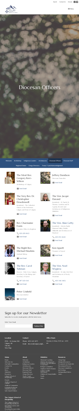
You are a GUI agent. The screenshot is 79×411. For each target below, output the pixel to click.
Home (6, 360)
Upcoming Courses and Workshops (12, 406)
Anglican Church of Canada (11, 382)
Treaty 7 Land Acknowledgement (52, 165)
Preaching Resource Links (12, 409)
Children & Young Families (48, 374)
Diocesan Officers (55, 161)
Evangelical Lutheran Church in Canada (11, 388)
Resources (8, 374)
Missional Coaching (46, 360)
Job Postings (62, 370)
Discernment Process (64, 366)
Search (55, 2)
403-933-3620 (60, 237)
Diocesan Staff (68, 161)
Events (7, 368)
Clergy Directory (34, 165)
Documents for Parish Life (66, 364)
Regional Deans (21, 165)
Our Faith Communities (12, 364)
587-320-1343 (24, 281)
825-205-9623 (24, 233)
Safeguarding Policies (64, 372)
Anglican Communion (11, 385)
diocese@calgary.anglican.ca (36, 344)
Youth (42, 376)
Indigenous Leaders (30, 161)
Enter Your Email (10, 322)
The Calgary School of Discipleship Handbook (12, 403)
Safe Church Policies (11, 391)
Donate (70, 2)
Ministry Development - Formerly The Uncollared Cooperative (47, 363)
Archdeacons (43, 161)
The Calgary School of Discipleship (13, 398)
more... (42, 378)
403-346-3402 (60, 281)
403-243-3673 (33, 341)
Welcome (9, 161)
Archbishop (17, 161)
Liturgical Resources (64, 362)
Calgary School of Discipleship (10, 376)
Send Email (22, 188)
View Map (8, 348)
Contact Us (62, 2)
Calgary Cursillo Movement (45, 371)
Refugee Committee (46, 367)
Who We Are (9, 362)
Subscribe (38, 326)
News (6, 370)
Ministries (8, 372)
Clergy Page (62, 360)
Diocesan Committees (65, 368)
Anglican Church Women (48, 369)
